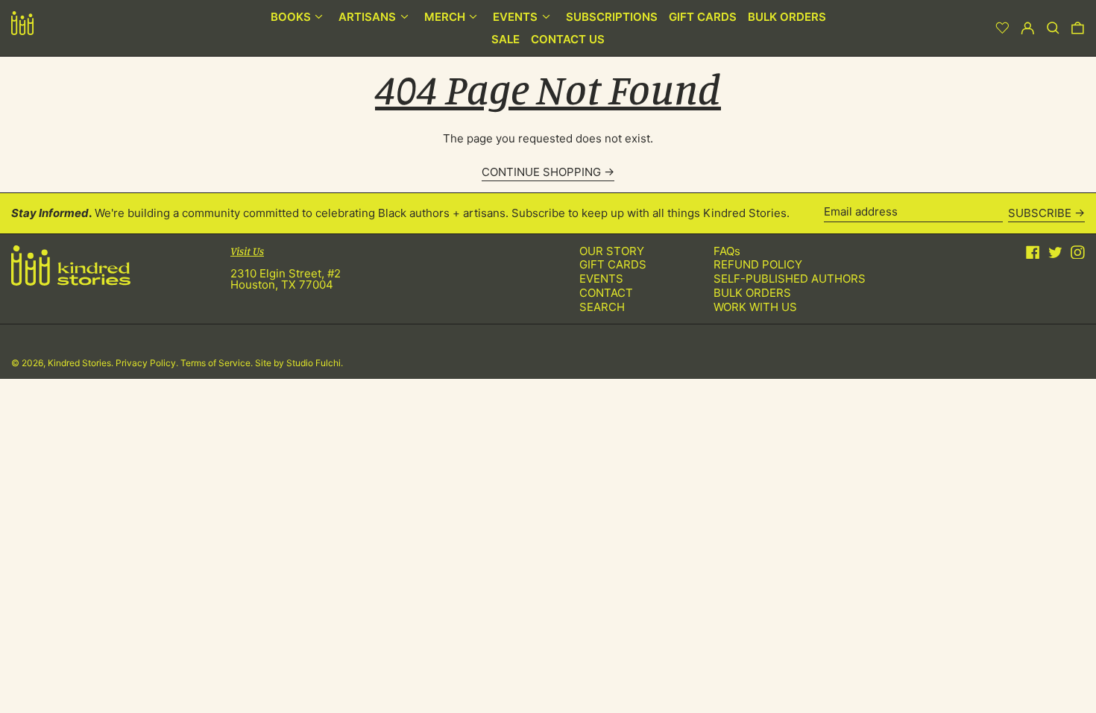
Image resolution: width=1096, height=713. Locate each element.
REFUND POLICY (758, 264)
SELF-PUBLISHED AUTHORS (790, 278)
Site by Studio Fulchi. (299, 362)
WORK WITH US (755, 307)
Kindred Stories (79, 362)
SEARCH (602, 307)
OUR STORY (611, 251)
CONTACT (606, 293)
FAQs (727, 251)
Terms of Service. (217, 362)
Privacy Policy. (148, 362)
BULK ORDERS (752, 293)
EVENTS (601, 278)
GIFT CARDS (612, 264)
